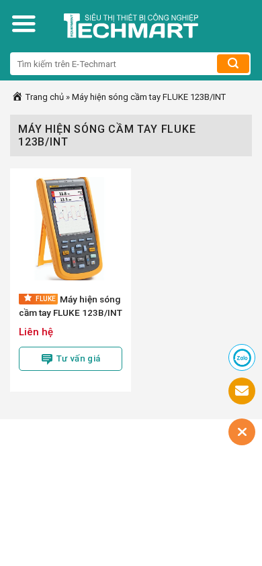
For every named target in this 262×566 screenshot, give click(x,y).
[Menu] (23, 23)
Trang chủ (44, 97)
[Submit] (233, 63)
